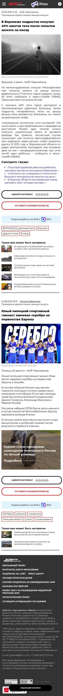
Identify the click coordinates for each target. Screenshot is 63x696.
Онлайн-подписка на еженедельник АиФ (28, 582)
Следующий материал (30, 688)
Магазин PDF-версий (15, 586)
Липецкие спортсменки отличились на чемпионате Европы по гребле (32, 543)
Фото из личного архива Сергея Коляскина (24, 76)
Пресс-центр (36, 573)
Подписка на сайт (14, 573)
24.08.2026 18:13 (9, 301)
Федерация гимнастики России (18, 365)
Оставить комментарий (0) (32, 205)
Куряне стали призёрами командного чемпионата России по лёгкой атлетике (30, 450)
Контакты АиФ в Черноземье (20, 569)
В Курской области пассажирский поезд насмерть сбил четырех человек (30, 181)
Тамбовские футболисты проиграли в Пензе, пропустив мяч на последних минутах (34, 533)
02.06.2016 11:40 (9, 12)
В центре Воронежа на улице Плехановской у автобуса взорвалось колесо (35, 285)
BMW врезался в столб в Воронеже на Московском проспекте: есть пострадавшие (34, 276)
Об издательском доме (17, 578)
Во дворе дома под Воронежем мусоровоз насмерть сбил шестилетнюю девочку (33, 247)
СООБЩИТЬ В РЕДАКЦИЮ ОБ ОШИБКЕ (24, 601)
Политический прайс (16, 597)
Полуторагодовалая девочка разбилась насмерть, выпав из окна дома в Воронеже (30, 169)
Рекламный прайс (13, 565)
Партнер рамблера (43, 682)
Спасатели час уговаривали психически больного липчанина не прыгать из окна (30, 175)
